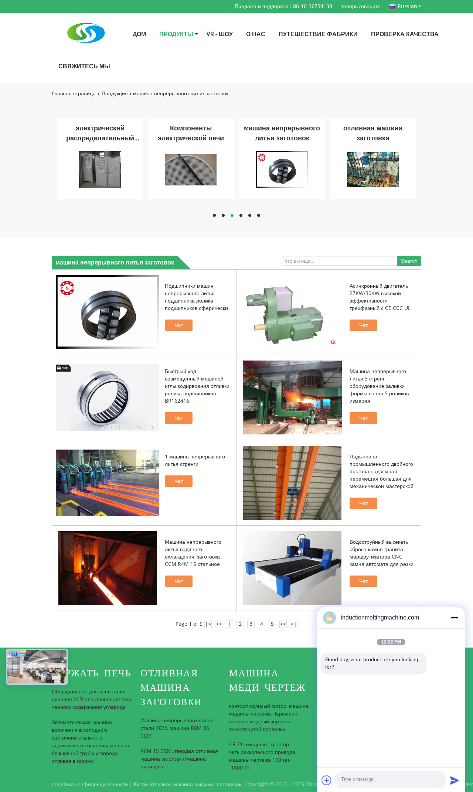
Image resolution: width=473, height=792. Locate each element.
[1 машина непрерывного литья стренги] (107, 483)
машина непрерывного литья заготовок (282, 133)
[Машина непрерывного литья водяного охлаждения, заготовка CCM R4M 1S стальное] (107, 568)
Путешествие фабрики (318, 34)
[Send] (454, 780)
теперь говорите (361, 6)
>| (294, 624)
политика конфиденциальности (90, 784)
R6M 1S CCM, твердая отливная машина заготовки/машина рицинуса (179, 759)
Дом (139, 34)
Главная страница (74, 94)
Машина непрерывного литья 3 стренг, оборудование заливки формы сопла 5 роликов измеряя (379, 386)
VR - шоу (220, 34)
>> (283, 624)
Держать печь (91, 673)
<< (219, 624)
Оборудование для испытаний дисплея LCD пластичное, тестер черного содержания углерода (91, 699)
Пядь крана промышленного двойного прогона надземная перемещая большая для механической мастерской (382, 471)
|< (208, 624)
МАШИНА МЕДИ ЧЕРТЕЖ (267, 680)
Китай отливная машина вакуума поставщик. (189, 784)
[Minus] (454, 617)
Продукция (115, 94)
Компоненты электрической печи (191, 133)
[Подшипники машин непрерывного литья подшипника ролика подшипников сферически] (107, 312)
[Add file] (326, 780)
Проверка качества (405, 34)
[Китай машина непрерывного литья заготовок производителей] (282, 169)
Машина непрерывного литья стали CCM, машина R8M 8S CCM (176, 728)
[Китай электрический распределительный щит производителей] (100, 169)
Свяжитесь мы (84, 66)
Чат (178, 325)
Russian (407, 6)
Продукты (176, 34)
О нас (255, 34)
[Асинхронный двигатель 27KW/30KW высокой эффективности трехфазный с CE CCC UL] (292, 312)
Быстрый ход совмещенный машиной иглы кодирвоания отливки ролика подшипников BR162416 (197, 386)
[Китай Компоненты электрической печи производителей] (191, 169)
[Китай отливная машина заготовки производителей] (373, 169)
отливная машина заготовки (372, 133)
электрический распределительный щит (100, 133)
